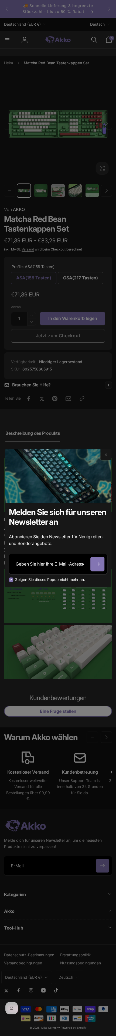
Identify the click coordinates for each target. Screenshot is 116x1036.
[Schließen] (105, 454)
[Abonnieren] (97, 564)
